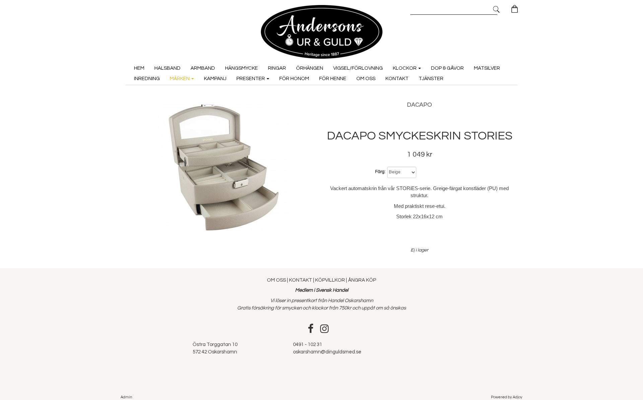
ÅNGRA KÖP (362, 280)
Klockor (405, 68)
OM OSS (277, 280)
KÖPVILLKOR (330, 280)
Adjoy (517, 397)
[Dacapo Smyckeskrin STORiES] (224, 168)
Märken (180, 78)
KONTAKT (300, 280)
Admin (126, 397)
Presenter (251, 78)
